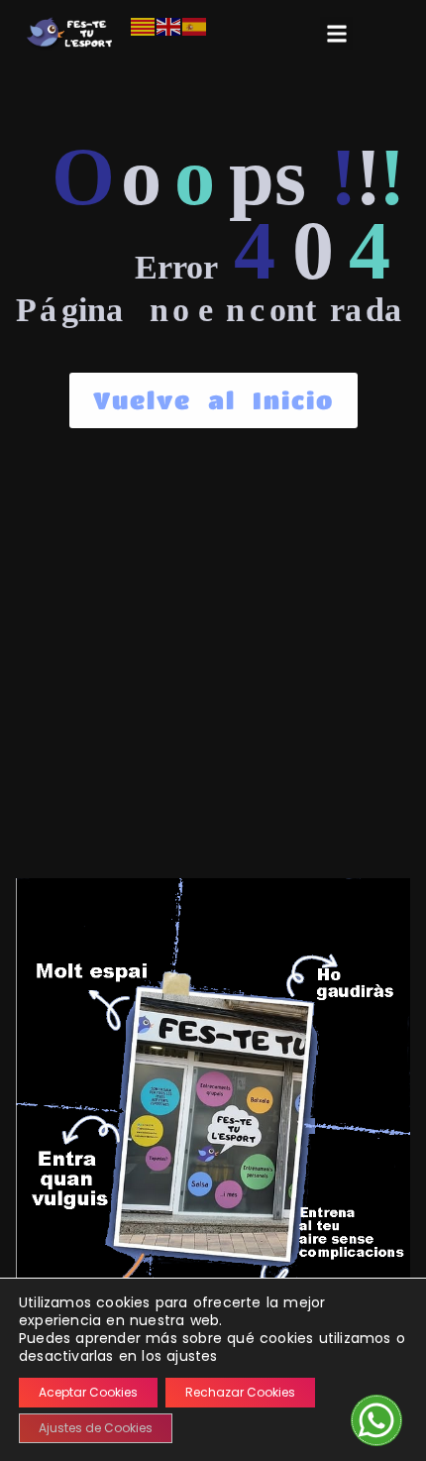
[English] (169, 26)
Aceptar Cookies (88, 1392)
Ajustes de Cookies (96, 1427)
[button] (336, 33)
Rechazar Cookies (240, 1392)
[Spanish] (195, 26)
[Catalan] (144, 26)
